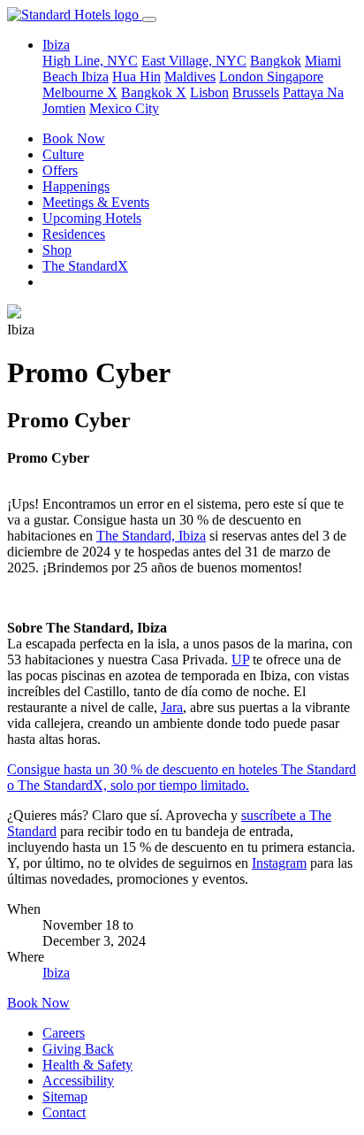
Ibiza (95, 76)
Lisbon (209, 92)
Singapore (295, 76)
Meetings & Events (95, 202)
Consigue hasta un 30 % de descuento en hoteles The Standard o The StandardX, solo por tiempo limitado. (181, 777)
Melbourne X (80, 92)
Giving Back (78, 1048)
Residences (73, 234)
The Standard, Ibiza (151, 535)
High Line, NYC (90, 60)
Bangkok (275, 60)
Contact (64, 1112)
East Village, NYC (193, 60)
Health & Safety (87, 1064)
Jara (172, 707)
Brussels (255, 92)
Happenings (76, 186)
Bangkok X (153, 92)
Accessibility (78, 1080)
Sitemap (64, 1096)
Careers (63, 1032)
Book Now (73, 138)
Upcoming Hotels (91, 218)
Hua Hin (136, 76)
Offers (60, 170)
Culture (63, 154)
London (243, 76)
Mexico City (124, 108)
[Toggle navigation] (149, 19)
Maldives (190, 76)
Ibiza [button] (56, 44)
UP (240, 659)
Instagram (279, 862)
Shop (57, 249)
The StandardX (85, 265)
